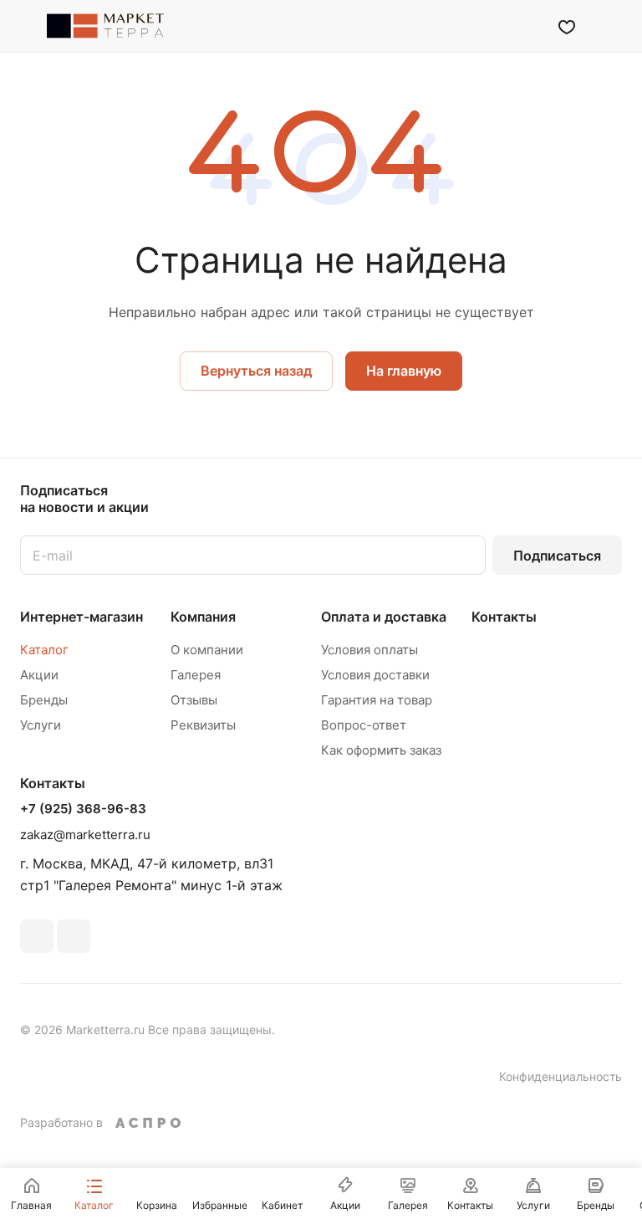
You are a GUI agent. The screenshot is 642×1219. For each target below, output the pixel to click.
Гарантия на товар (376, 700)
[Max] (37, 936)
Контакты (504, 616)
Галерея (196, 675)
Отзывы (194, 700)
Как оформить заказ (381, 750)
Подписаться (557, 555)
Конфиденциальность (560, 1076)
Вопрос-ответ (363, 725)
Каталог (44, 650)
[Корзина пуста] (610, 26)
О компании (207, 650)
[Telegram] (73, 936)
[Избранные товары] (566, 26)
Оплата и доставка (383, 616)
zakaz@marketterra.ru (85, 835)
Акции (39, 675)
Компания (203, 616)
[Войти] (524, 26)
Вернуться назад (256, 370)
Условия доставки (375, 675)
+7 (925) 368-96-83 (83, 809)
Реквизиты (203, 725)
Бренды (44, 700)
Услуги (40, 725)
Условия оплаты (369, 650)
